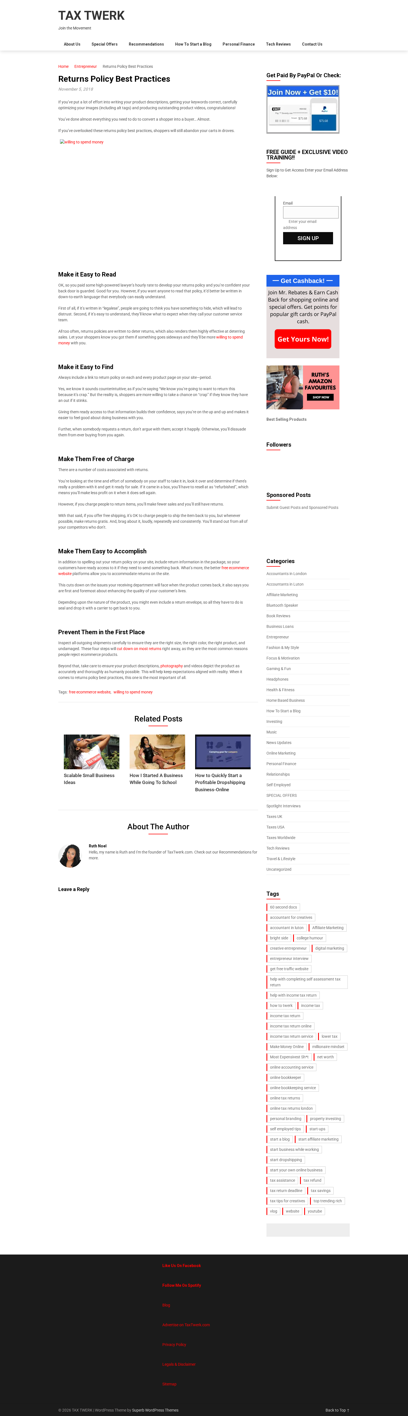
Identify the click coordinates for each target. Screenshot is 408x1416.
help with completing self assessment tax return (305, 982)
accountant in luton (287, 927)
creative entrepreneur (288, 948)
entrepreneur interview (289, 958)
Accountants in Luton (285, 584)
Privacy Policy (174, 1344)
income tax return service (291, 1036)
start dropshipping (286, 1160)
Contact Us (312, 44)
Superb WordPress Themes (155, 1410)
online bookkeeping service (293, 1088)
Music (271, 732)
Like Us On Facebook (181, 1265)
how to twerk (281, 1005)
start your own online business (296, 1170)
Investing (274, 721)
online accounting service (291, 1067)
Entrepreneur (85, 66)
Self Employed (278, 785)
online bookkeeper (285, 1077)
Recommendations (146, 44)
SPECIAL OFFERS (281, 795)
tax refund (312, 1180)
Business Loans (280, 626)
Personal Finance (239, 44)
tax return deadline (286, 1190)
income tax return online (290, 1026)
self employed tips (285, 1129)
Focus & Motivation (283, 658)
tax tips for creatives (287, 1201)
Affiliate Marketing (282, 595)
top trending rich (328, 1201)
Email (288, 203)
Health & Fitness (280, 690)
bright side (279, 938)
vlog (273, 1211)
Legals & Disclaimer (179, 1364)
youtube (315, 1211)
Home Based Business (285, 700)
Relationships (278, 774)
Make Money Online (287, 1046)
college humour (310, 938)
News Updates (278, 742)
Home (63, 66)
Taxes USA (275, 827)
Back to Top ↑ (338, 1410)
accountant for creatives (291, 917)
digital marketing (329, 948)
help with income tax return (293, 995)
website (292, 1211)
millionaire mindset (328, 1046)
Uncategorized (278, 869)
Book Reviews (278, 616)
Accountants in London (286, 573)
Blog (166, 1305)
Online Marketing (281, 753)
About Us (72, 44)
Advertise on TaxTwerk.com (186, 1325)
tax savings (321, 1190)
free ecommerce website (89, 692)
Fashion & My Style (282, 647)
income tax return (285, 1016)
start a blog (280, 1139)
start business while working (294, 1149)
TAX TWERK (91, 15)
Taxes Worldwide (280, 837)
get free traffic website (289, 969)
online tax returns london (291, 1108)
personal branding (285, 1118)
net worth (325, 1057)
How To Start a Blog (193, 44)
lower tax (330, 1036)
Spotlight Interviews (283, 806)
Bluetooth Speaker (282, 605)
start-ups (317, 1129)
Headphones (277, 679)
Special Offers (105, 44)
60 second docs (283, 907)
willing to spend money (133, 692)
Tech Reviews (278, 44)
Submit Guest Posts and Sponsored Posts (302, 507)
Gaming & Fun (278, 668)
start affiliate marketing (318, 1139)
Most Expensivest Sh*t (289, 1057)
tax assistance (282, 1180)
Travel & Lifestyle (280, 859)
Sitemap (169, 1384)
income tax (310, 1005)
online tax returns (285, 1098)
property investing (325, 1118)
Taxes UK (274, 816)
